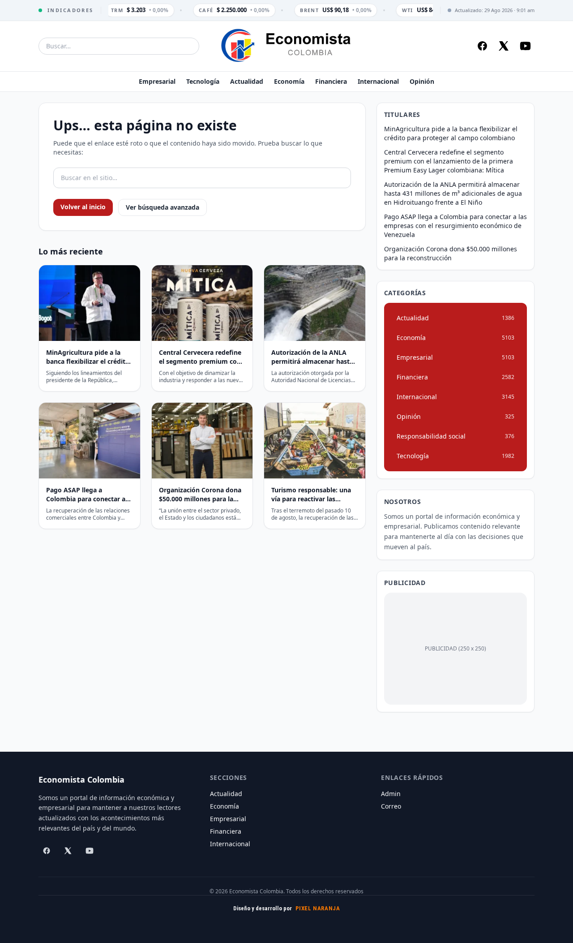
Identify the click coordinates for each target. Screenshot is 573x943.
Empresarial (157, 81)
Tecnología (202, 81)
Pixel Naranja (317, 908)
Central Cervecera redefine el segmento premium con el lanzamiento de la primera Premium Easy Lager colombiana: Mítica (448, 161)
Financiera (331, 81)
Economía (289, 81)
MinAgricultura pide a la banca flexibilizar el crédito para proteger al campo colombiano (450, 133)
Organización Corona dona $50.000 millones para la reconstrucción (450, 253)
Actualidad (246, 81)
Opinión (422, 81)
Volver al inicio (83, 206)
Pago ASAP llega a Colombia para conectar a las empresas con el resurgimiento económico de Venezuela (455, 225)
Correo (391, 806)
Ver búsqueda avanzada (162, 207)
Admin (391, 793)
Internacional (378, 81)
